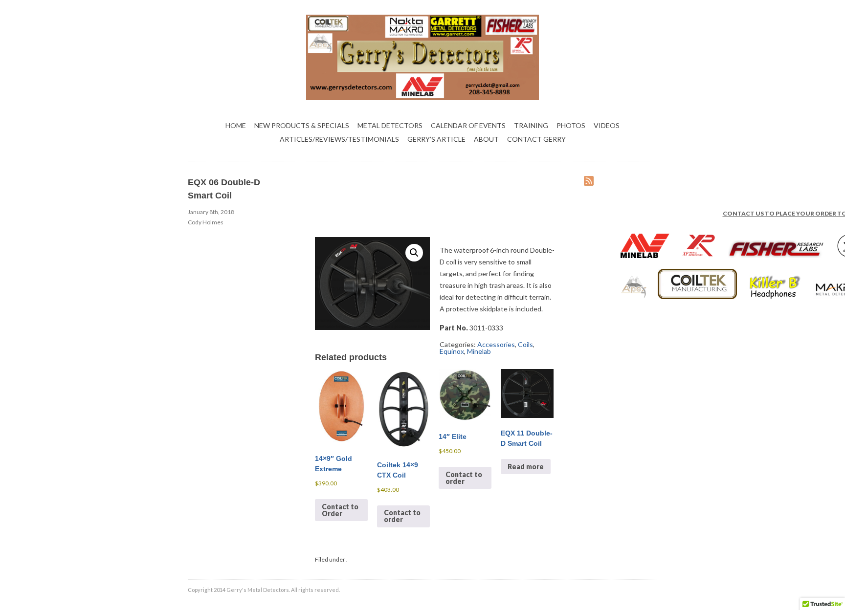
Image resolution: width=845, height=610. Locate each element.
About (486, 139)
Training (531, 125)
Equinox (452, 351)
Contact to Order (340, 510)
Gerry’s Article (436, 139)
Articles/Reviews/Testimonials (339, 139)
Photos (570, 125)
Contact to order (402, 515)
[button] (414, 252)
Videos (607, 125)
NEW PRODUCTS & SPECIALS (301, 125)
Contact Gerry (536, 139)
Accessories (496, 344)
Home (235, 125)
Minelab (479, 351)
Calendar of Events (468, 125)
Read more (526, 466)
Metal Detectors (389, 125)
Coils (525, 344)
